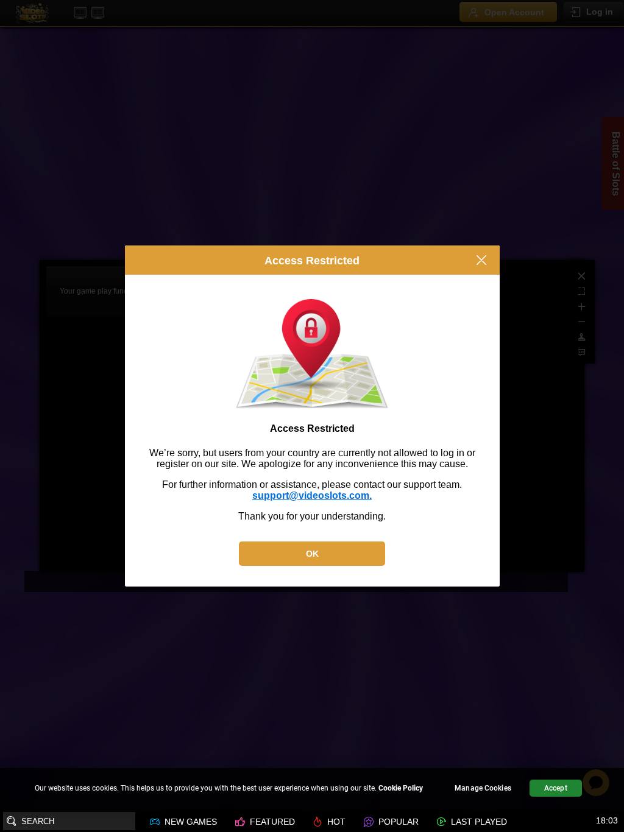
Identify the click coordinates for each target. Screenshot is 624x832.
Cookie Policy (400, 788)
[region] (312, 789)
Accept (555, 788)
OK (312, 554)
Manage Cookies (483, 788)
